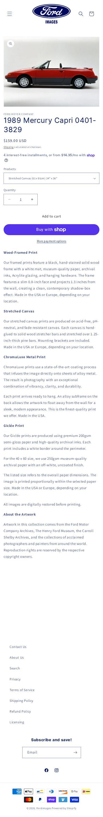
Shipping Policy (21, 700)
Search (15, 668)
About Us (17, 657)
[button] (9, 14)
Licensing (17, 722)
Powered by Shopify (64, 808)
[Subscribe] (75, 752)
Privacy (15, 679)
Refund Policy (20, 711)
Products (10, 169)
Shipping (9, 147)
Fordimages (43, 808)
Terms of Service (22, 690)
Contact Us (18, 647)
